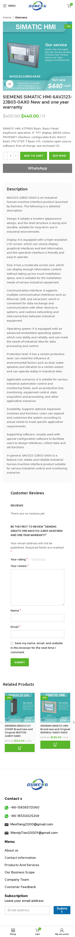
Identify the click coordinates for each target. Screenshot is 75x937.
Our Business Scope (20, 872)
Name (16, 610)
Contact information (20, 858)
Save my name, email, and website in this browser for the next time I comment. (37, 648)
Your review (19, 566)
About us (11, 850)
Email (15, 627)
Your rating (19, 559)
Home (7, 17)
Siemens (21, 17)
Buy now (59, 155)
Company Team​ (17, 879)
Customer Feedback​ (20, 887)
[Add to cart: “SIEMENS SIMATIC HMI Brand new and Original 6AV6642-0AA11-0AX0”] (55, 745)
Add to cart (33, 155)
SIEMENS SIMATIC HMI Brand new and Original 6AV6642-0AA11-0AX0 (55, 729)
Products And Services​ (22, 865)
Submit (62, 910)
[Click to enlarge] (9, 84)
